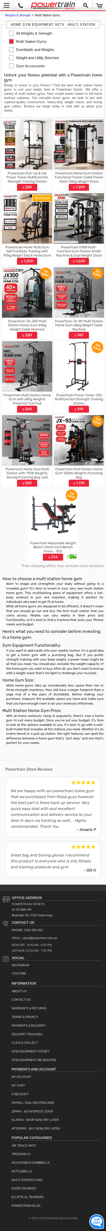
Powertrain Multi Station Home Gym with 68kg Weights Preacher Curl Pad (27, 399)
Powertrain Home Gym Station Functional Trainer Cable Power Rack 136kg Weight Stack (79, 177)
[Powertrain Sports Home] (53, 5)
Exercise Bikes (24, 1188)
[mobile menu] (7, 5)
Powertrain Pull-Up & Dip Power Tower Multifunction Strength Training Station (27, 177)
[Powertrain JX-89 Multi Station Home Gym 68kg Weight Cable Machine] (79, 316)
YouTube (19, 973)
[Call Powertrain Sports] (20, 5)
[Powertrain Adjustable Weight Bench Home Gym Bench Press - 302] (53, 538)
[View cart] (99, 5)
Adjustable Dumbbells (31, 1162)
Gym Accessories (30, 66)
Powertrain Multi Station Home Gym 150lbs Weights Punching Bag (79, 473)
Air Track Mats (24, 1145)
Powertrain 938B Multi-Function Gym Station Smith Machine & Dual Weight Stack (79, 251)
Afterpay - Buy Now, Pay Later (36, 1128)
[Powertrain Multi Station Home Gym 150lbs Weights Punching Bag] (79, 464)
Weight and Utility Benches (37, 58)
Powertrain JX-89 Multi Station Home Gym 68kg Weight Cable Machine (79, 325)
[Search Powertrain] (85, 5)
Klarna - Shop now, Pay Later (35, 1120)
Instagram (20, 965)
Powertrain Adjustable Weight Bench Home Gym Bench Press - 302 (53, 547)
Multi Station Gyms (31, 41)
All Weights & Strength (34, 33)
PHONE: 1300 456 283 (27, 930)
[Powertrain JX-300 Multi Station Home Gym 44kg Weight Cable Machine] (27, 316)
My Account (21, 1077)
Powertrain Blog (26, 1205)
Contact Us (23, 922)
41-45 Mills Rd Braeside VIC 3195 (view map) (32, 912)
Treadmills (21, 1154)
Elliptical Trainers (28, 1197)
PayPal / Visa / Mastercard (33, 1103)
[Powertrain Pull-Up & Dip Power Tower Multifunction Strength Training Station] (27, 168)
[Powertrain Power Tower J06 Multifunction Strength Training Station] (79, 390)
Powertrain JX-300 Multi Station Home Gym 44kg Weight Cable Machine (27, 325)
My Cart (18, 1085)
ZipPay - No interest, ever (32, 1111)
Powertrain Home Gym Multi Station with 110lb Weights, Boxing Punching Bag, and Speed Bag (27, 475)
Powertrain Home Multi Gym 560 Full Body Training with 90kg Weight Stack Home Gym (27, 251)
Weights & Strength (18, 15)
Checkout (20, 1094)
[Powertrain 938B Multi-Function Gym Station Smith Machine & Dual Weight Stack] (79, 242)
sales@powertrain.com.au (39, 938)
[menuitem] (33, 33)
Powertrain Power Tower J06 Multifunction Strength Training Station (79, 399)
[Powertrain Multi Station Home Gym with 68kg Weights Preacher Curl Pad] (27, 390)
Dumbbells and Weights (35, 49)
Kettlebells (22, 1171)
